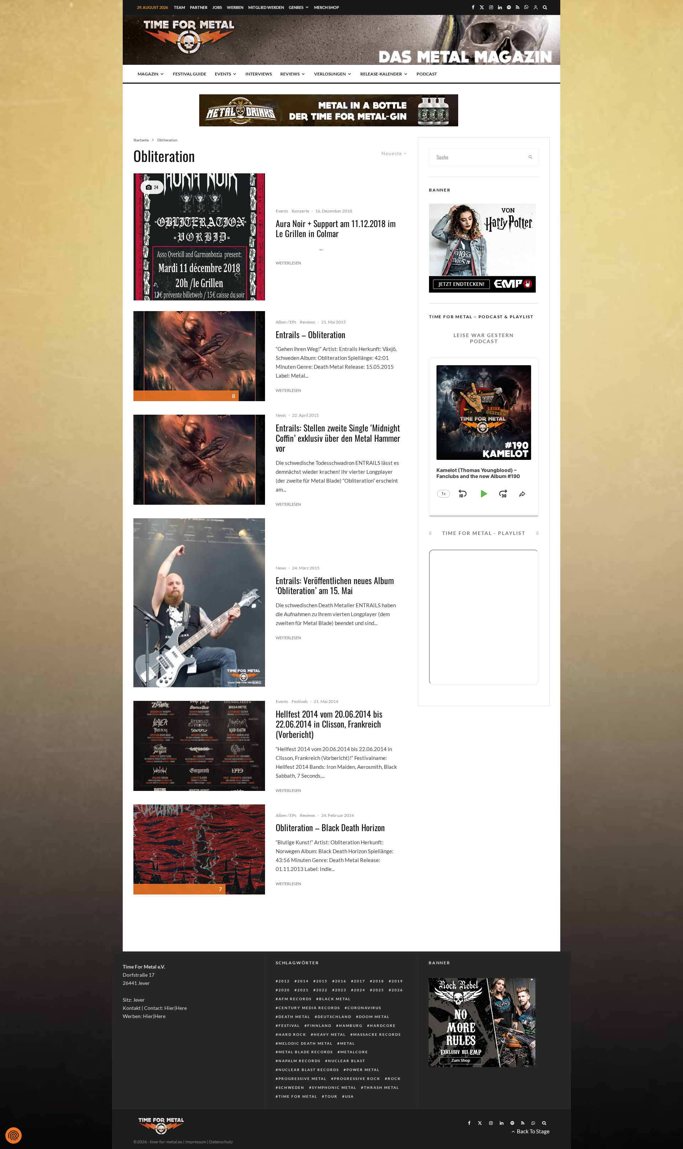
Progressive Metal (303, 1078)
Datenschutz (221, 1141)
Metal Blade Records (306, 1052)
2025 (378, 990)
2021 (303, 990)
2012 (284, 981)
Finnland (319, 1025)
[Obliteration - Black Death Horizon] (199, 849)
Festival (289, 1025)
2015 (322, 981)
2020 (284, 990)
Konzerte (300, 211)
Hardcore (383, 1025)
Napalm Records (300, 1061)
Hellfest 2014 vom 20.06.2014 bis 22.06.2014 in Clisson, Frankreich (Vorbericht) (329, 724)
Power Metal (363, 1069)
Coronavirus (364, 1008)
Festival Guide (189, 74)
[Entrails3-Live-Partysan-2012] (199, 602)
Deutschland (334, 1016)
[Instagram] (491, 7)
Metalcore (354, 1052)
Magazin (148, 74)
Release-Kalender (381, 74)
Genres (296, 7)
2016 (340, 981)
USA (349, 1096)
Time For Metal (298, 1096)
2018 (378, 981)
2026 (397, 990)
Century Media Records (309, 1008)
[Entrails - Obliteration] (199, 356)
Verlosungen (330, 74)
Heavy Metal (330, 1034)
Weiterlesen (288, 263)
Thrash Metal (381, 1087)
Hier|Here (175, 1008)
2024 (359, 990)
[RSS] (517, 7)
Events (223, 74)
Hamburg (350, 1025)
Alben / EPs (286, 322)
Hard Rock (292, 1034)
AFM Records (295, 999)
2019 (397, 981)
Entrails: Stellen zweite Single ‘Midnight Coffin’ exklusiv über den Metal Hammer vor (338, 438)
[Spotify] (508, 7)
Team (179, 7)
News (281, 415)
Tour (331, 1096)
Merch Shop (326, 7)
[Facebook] (473, 7)
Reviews (290, 74)
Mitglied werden (266, 7)
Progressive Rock (357, 1078)
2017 (359, 981)
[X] (482, 7)
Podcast (427, 74)
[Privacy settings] (13, 1135)
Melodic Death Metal (306, 1043)
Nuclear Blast (346, 1061)
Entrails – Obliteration (310, 334)
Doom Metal (374, 1016)
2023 (340, 990)
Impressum (195, 1141)
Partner (198, 7)
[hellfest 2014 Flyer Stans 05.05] (199, 746)
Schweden (292, 1087)
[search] (530, 157)
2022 (322, 990)
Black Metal (335, 999)
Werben (235, 7)
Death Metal (294, 1016)
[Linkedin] (500, 7)
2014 (303, 981)
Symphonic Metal (334, 1087)
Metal (347, 1043)
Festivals (300, 701)
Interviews (258, 74)
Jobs (217, 7)
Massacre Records (377, 1034)
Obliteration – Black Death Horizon (330, 827)
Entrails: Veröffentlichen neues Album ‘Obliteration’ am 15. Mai (335, 585)
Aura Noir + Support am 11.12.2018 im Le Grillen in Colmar (336, 228)
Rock (394, 1078)
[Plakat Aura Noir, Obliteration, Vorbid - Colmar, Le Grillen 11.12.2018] (199, 236)
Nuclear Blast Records (309, 1069)
